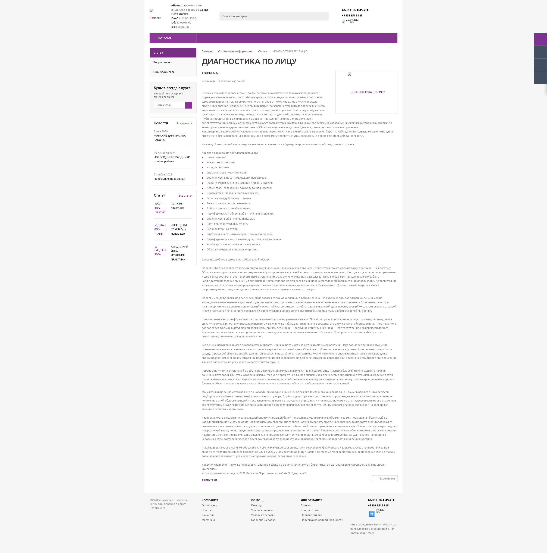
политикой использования (491, 529)
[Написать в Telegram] (346, 24)
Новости (207, 510)
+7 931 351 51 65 (352, 15)
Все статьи (185, 195)
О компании (209, 505)
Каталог (165, 37)
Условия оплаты (262, 510)
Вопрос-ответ (310, 510)
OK (487, 541)
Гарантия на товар (263, 519)
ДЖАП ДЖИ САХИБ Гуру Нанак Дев (179, 229)
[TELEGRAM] (362, 540)
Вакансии (208, 514)
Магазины (208, 519)
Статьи (305, 505)
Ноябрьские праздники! (169, 178)
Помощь (258, 500)
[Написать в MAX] (354, 23)
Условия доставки (263, 514)
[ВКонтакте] (353, 540)
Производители (311, 514)
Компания (210, 500)
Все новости (184, 123)
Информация (311, 500)
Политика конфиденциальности (322, 519)
